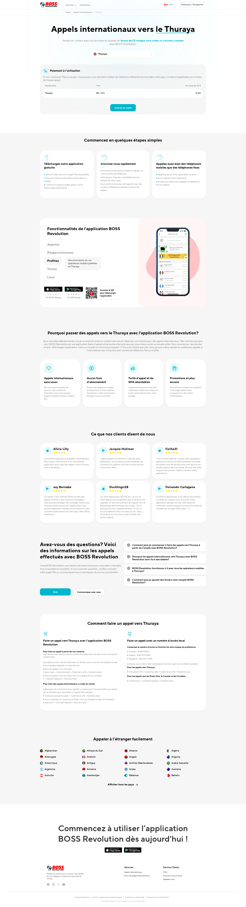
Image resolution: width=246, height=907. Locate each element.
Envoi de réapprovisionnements (137, 876)
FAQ (55, 592)
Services (128, 867)
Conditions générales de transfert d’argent (107, 897)
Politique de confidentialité (134, 897)
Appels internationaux (133, 872)
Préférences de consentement (158, 897)
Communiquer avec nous (89, 592)
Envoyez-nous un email (172, 876)
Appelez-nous (169, 879)
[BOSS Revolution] (48, 4)
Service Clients (171, 867)
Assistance (85, 5)
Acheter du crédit (123, 108)
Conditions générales (81, 897)
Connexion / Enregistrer (192, 4)
